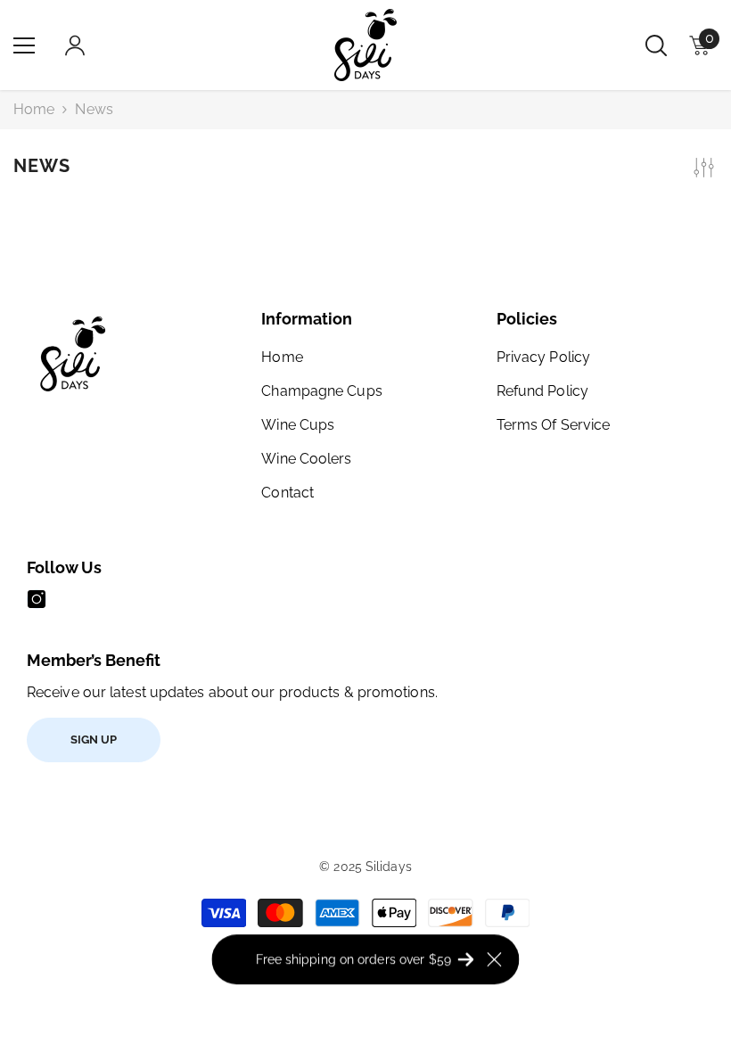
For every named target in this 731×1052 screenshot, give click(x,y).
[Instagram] (36, 599)
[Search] (656, 45)
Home (33, 109)
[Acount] (74, 45)
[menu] (24, 45)
